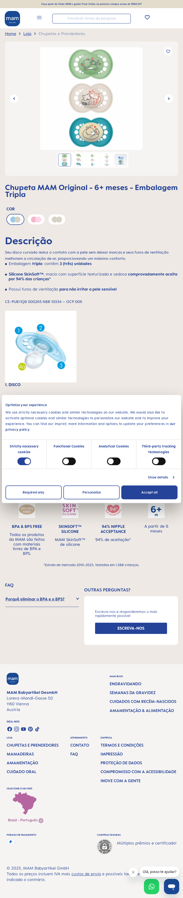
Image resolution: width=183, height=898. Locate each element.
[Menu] (39, 18)
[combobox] (91, 18)
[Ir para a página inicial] (12, 18)
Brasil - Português (23, 820)
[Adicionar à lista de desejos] (168, 51)
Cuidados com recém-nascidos (143, 701)
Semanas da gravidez (133, 692)
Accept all (149, 492)
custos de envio (86, 873)
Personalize (91, 492)
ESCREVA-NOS (130, 628)
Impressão (112, 754)
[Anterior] (14, 99)
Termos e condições (122, 745)
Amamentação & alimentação (142, 710)
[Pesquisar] (126, 18)
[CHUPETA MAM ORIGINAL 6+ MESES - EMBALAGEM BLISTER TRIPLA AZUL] (91, 98)
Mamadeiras (20, 754)
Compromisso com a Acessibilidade (138, 771)
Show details (158, 477)
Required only (33, 492)
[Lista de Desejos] (147, 17)
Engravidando (125, 683)
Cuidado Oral (21, 771)
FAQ (74, 754)
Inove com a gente (121, 780)
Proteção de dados (121, 762)
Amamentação (22, 762)
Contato (79, 745)
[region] (91, 109)
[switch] (69, 461)
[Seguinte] (169, 99)
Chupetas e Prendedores (33, 745)
